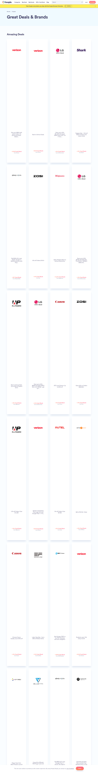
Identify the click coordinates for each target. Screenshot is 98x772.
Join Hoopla (92, 2)
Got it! (79, 768)
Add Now (69, 6)
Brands (8, 11)
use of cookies (70, 768)
